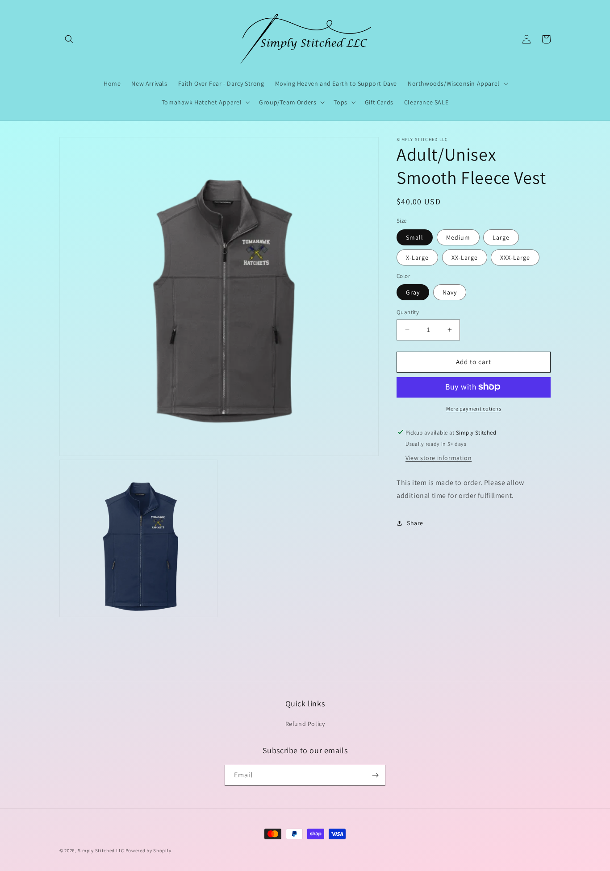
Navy (450, 292)
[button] (69, 39)
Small (414, 237)
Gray (413, 292)
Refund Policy (305, 724)
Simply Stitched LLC (101, 850)
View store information (438, 457)
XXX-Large (515, 257)
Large (501, 237)
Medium (458, 237)
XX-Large (464, 257)
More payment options (473, 408)
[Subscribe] (375, 775)
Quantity (408, 312)
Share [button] (415, 522)
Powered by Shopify (148, 850)
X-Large (417, 257)
